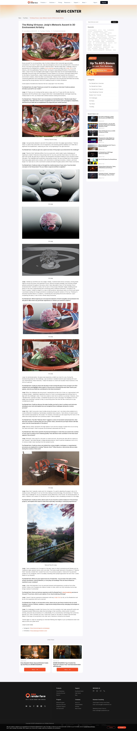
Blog (76, 695)
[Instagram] (41, 706)
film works (110, 42)
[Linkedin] (30, 706)
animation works (106, 47)
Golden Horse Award (97, 44)
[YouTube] (26, 706)
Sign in (95, 2)
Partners (77, 706)
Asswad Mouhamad (97, 47)
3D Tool (100, 30)
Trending (91, 106)
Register (104, 2)
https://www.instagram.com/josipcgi (39, 628)
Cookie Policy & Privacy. (89, 726)
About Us (77, 702)
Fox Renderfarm (103, 32)
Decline (111, 727)
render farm (69, 68)
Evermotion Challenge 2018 (98, 49)
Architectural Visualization (101, 37)
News (20, 18)
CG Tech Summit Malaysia (101, 42)
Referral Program (60, 702)
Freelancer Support (61, 706)
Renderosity (101, 48)
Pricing (60, 2)
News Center (78, 708)
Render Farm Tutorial (95, 95)
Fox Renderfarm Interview (96, 83)
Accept (121, 727)
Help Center (78, 693)
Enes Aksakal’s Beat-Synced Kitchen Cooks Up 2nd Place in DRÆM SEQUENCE (34, 663)
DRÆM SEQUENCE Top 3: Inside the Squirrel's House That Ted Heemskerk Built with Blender (67, 664)
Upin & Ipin (97, 40)
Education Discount (61, 704)
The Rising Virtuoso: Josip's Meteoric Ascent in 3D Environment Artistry (47, 18)
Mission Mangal (96, 41)
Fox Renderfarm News (95, 86)
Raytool (58, 695)
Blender (93, 34)
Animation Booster (60, 693)
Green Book (103, 40)
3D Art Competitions (92, 30)
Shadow (105, 44)
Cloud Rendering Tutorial (96, 92)
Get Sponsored (60, 708)
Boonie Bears (95, 48)
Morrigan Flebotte (97, 45)
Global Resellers (79, 704)
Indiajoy (93, 37)
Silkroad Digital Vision (101, 35)
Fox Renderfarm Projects (96, 89)
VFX (92, 40)
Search (114, 22)
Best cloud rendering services (105, 38)
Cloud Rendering (60, 691)
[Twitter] (45, 706)
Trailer (104, 30)
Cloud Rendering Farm (98, 31)
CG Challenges (93, 98)
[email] (93, 691)
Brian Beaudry (109, 49)
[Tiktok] (37, 706)
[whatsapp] (97, 691)
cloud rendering (49, 68)
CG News (91, 101)
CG (93, 42)
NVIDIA (94, 35)
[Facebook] (34, 706)
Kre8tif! (102, 41)
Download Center (79, 691)
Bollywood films (99, 34)
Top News (25, 18)
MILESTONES (95, 32)
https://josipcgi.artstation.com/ (38, 630)
